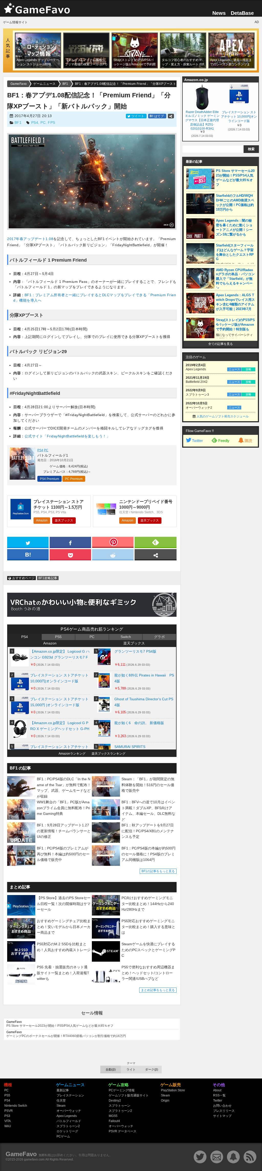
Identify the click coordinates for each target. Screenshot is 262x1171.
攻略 (248, 369)
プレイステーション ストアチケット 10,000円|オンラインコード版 (59, 678)
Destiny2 (115, 1100)
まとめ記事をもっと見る (158, 990)
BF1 (18, 122)
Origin (165, 1100)
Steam (61, 1105)
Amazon (42, 520)
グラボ (159, 637)
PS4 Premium (49, 479)
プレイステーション (70, 1095)
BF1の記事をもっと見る (158, 871)
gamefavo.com (34, 1159)
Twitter (197, 440)
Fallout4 (114, 1121)
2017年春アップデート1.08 (30, 239)
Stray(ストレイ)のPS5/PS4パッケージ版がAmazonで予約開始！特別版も (235, 324)
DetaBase (242, 13)
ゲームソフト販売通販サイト (129, 1095)
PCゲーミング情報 (122, 1090)
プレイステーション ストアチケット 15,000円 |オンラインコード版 (59, 702)
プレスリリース (224, 1111)
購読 (248, 440)
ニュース (234, 369)
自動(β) (111, 1069)
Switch (126, 637)
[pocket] (70, 554)
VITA (7, 1121)
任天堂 (61, 1100)
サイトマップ (222, 1116)
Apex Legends (67, 1116)
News (219, 13)
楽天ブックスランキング (108, 753)
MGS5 (113, 1116)
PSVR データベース (122, 1131)
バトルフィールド (69, 1121)
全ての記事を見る (220, 344)
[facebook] (70, 542)
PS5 (58, 637)
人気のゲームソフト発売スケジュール (222, 416)
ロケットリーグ (67, 1131)
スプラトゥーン (119, 1105)
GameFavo (21, 1154)
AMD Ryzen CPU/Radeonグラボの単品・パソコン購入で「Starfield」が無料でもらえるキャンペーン (235, 279)
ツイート (137, 116)
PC (43, 122)
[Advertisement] (220, 528)
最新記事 (63, 1090)
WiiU (7, 1126)
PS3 (7, 1116)
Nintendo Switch (15, 1105)
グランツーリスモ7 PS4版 (135, 651)
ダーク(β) (151, 1069)
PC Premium (74, 479)
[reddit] (113, 554)
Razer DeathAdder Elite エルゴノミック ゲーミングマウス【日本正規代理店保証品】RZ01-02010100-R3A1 (202, 120)
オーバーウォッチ (69, 1111)
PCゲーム (63, 1136)
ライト (131, 1069)
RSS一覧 (219, 1095)
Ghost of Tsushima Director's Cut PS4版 (143, 702)
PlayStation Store (173, 1090)
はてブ (157, 116)
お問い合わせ (222, 1105)
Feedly (224, 440)
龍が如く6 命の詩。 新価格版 (139, 723)
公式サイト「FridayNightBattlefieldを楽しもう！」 (67, 436)
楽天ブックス (64, 520)
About (217, 1090)
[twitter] (28, 542)
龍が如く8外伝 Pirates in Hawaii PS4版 (144, 678)
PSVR (8, 1111)
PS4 (34, 122)
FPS (51, 122)
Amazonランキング (72, 753)
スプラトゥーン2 (68, 1126)
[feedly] (156, 542)
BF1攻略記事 (47, 578)
